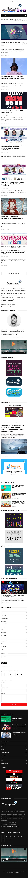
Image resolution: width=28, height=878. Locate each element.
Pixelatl (2, 643)
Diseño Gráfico (4, 638)
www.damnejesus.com (17, 337)
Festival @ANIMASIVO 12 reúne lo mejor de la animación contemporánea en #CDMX (13, 252)
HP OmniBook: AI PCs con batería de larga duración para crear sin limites (19, 734)
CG (2, 629)
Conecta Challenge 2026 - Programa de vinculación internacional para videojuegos (18, 718)
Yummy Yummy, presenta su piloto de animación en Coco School (18, 486)
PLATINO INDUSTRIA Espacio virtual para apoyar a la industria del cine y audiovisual (12, 184)
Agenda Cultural (4, 618)
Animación (3, 621)
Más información (4, 55)
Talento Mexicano (5, 752)
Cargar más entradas (14, 273)
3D (2, 610)
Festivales (3, 746)
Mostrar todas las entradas (20, 20)
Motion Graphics (4, 640)
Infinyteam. (18, 872)
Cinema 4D (3, 632)
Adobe (2, 612)
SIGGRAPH (3, 646)
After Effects (3, 615)
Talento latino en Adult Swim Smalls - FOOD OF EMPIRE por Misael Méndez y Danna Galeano (19, 502)
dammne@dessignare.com (12, 306)
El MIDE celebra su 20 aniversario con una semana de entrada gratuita (19, 494)
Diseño (2, 749)
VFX (2, 649)
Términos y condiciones (6, 665)
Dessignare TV (4, 635)
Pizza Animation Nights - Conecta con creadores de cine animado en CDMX (19, 726)
